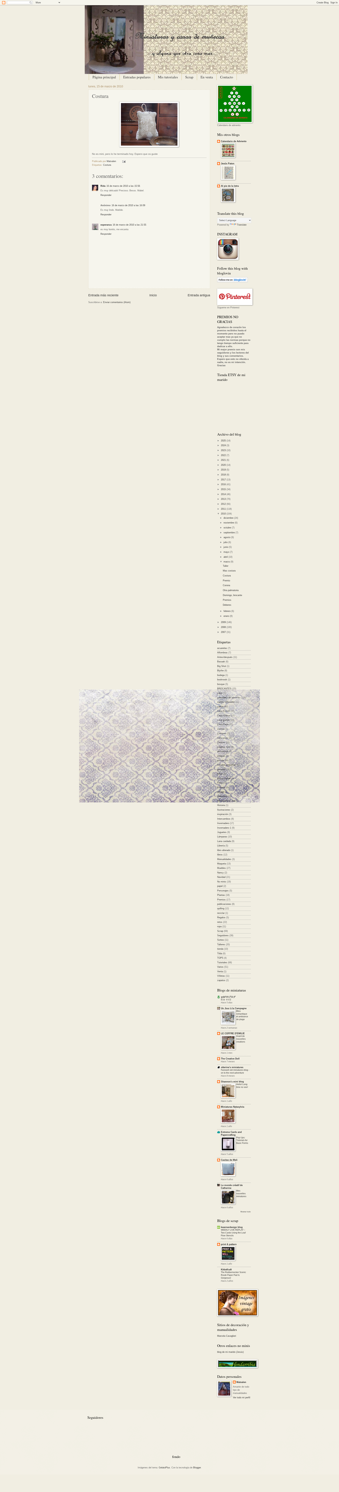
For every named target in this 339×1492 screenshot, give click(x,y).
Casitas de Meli (229, 1160)
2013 (224, 499)
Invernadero (223, 823)
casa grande (223, 720)
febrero (227, 611)
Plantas (221, 895)
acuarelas (222, 648)
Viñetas (221, 976)
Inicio (153, 295)
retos (219, 922)
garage (220, 791)
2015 (224, 489)
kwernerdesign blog (232, 1227)
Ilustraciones (223, 809)
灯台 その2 (226, 999)
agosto (227, 537)
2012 (224, 504)
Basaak (221, 661)
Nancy (220, 872)
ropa (219, 926)
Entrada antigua (199, 295)
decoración (222, 751)
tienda (220, 949)
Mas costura (229, 570)
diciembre (229, 518)
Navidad (221, 877)
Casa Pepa (222, 724)
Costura (107, 165)
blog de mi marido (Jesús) (230, 1352)
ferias (220, 773)
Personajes (223, 890)
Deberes (227, 605)
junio (226, 547)
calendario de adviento (228, 697)
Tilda (219, 953)
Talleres (221, 944)
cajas (220, 693)
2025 (224, 440)
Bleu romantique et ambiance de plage (242, 1015)
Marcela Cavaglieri (226, 1336)
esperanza (106, 224)
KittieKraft (226, 1269)
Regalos (221, 917)
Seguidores (223, 935)
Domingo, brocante (232, 595)
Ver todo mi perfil (241, 1397)
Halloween (222, 796)
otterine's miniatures (232, 1067)
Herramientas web (226, 800)
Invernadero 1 (224, 827)
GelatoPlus (164, 1467)
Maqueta (221, 863)
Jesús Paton (227, 163)
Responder (105, 195)
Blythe (220, 670)
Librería (221, 845)
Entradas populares (137, 77)
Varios (220, 967)
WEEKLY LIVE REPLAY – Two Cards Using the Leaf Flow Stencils (233, 1233)
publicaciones (224, 904)
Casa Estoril (223, 711)
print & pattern (229, 1244)
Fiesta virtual (223, 778)
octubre (228, 527)
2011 (224, 509)
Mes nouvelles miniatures (241, 1194)
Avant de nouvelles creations (241, 1039)
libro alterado (223, 850)
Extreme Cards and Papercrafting (231, 1133)
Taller (225, 566)
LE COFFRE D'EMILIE (233, 1033)
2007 (224, 632)
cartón (220, 706)
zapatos (221, 980)
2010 (224, 513)
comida (221, 729)
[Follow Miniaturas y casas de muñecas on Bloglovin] (232, 281)
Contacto (226, 77)
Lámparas (222, 836)
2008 (224, 627)
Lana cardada (224, 841)
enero (227, 616)
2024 (224, 445)
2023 (224, 450)
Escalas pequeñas (226, 764)
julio (226, 542)
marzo (227, 561)
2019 (224, 469)
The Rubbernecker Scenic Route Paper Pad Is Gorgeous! (233, 1275)
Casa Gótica (223, 715)
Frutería (221, 787)
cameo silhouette (226, 702)
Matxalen (112, 161)
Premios (227, 600)
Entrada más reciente (103, 295)
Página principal (104, 77)
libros (220, 854)
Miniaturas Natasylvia (232, 1106)
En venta (207, 77)
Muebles (221, 868)
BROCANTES (224, 688)
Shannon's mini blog (232, 1081)
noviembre (229, 522)
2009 (224, 622)
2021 (224, 460)
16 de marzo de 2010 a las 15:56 (123, 186)
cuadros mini (223, 747)
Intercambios (223, 818)
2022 (224, 455)
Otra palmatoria (231, 590)
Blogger (197, 1467)
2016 (224, 484)
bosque (221, 684)
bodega (221, 675)
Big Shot (221, 666)
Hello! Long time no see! (242, 1085)
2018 (224, 474)
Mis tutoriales (168, 77)
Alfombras (222, 652)
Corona (226, 585)
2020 (224, 465)
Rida (102, 186)
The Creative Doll (230, 1058)
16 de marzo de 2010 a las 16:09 (128, 205)
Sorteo (220, 940)
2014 (224, 494)
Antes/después (225, 657)
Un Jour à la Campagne (233, 1008)
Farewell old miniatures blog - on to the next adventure (235, 1071)
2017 (224, 479)
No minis (221, 881)
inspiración (222, 814)
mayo (227, 552)
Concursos (222, 738)
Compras (221, 733)
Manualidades (224, 859)
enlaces (221, 756)
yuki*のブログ (228, 997)
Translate (241, 224)
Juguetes (222, 832)
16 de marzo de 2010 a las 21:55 (129, 224)
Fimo (219, 782)
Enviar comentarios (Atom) (116, 302)
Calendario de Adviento (233, 141)
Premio (226, 580)
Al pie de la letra (230, 186)
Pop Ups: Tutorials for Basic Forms (242, 1140)
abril (226, 557)
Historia (221, 805)
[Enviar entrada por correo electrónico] (123, 161)
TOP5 (220, 958)
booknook (222, 679)
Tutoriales (222, 962)
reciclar (221, 913)
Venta (220, 971)
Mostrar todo (245, 1212)
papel (220, 886)
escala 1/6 (222, 760)
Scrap (189, 77)
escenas (221, 769)
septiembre (230, 532)
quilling (220, 908)
